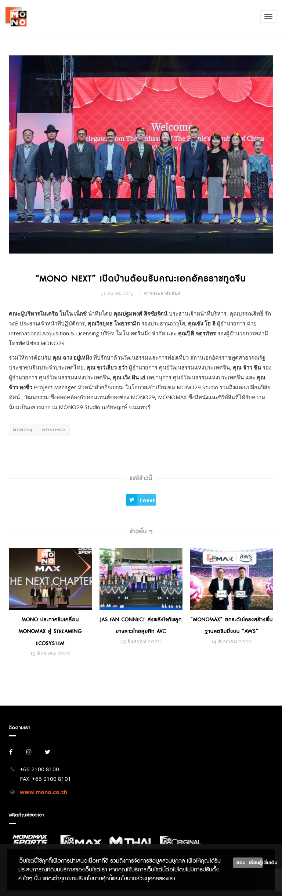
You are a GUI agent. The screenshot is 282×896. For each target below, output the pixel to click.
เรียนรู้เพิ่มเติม (256, 862)
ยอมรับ (244, 862)
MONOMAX (54, 430)
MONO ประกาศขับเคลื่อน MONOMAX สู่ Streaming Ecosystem (50, 631)
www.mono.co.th (43, 791)
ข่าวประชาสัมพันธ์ (162, 293)
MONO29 (23, 430)
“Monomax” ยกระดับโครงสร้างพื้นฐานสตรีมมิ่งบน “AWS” (232, 625)
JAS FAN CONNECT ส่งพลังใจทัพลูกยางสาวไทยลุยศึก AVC (141, 625)
